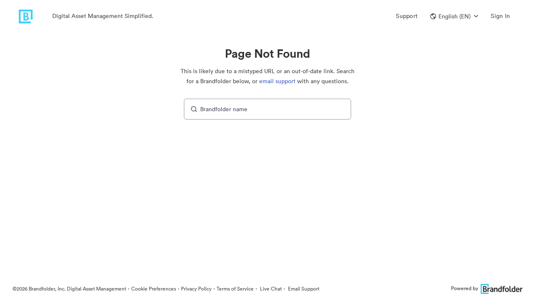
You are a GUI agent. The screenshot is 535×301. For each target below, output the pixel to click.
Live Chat (270, 288)
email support (277, 81)
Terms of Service (235, 288)
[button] (454, 16)
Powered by (464, 288)
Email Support (303, 288)
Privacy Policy (196, 288)
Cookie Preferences (153, 288)
